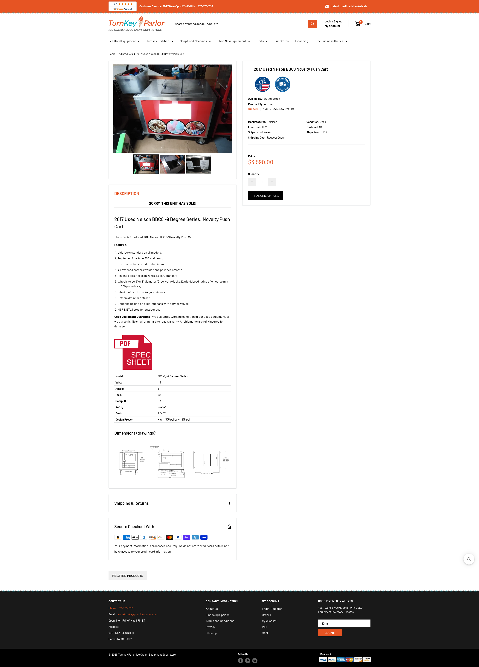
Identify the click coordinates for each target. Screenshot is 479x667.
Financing (301, 41)
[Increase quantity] (272, 182)
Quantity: (254, 174)
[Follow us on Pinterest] (247, 660)
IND (264, 626)
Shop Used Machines (193, 41)
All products (126, 53)
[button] (468, 559)
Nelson (253, 109)
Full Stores (281, 41)
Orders (266, 615)
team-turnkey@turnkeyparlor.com (136, 614)
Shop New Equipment (232, 41)
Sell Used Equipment (122, 41)
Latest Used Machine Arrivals (349, 6)
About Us (212, 608)
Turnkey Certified (158, 41)
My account (332, 25)
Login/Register (272, 608)
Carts (260, 41)
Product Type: (258, 104)
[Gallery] (172, 120)
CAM (265, 633)
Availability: (256, 98)
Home (112, 53)
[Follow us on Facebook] (240, 660)
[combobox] (240, 23)
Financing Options (265, 195)
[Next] (226, 109)
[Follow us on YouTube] (254, 660)
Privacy (210, 626)
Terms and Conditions (220, 620)
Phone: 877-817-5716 (121, 608)
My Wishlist (269, 620)
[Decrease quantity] (252, 182)
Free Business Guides (329, 41)
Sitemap (211, 633)
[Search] (312, 23)
